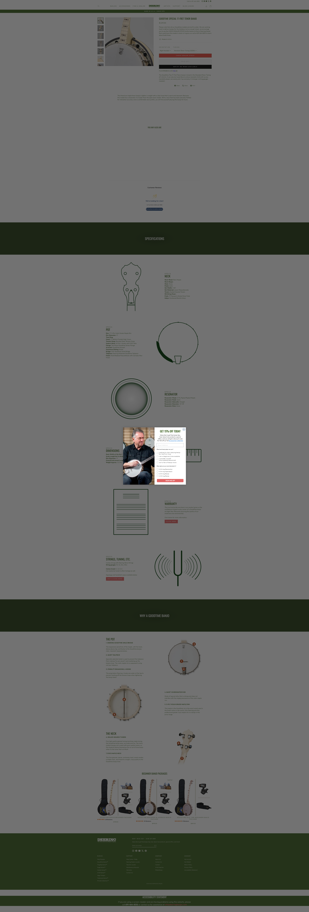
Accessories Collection (176, 441)
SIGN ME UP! (170, 481)
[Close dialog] (184, 429)
